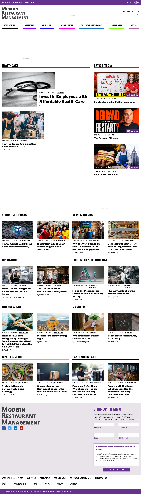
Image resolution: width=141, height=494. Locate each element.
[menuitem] (4, 2)
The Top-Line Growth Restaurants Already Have (52, 290)
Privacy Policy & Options (126, 419)
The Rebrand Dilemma (106, 138)
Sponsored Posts (25, 241)
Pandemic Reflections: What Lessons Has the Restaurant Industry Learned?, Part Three (84, 390)
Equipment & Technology (93, 286)
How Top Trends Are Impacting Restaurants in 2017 (19, 145)
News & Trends (94, 241)
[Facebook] (127, 2)
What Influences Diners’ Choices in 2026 (85, 337)
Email (96, 438)
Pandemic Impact (95, 383)
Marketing (93, 332)
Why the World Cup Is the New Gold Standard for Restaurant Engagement (86, 246)
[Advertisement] (70, 44)
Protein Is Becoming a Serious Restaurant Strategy (14, 389)
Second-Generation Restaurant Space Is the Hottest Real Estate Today (52, 389)
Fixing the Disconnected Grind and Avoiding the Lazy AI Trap (87, 294)
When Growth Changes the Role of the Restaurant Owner (17, 291)
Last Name (122, 428)
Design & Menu (23, 383)
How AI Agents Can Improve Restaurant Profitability (17, 245)
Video (114, 99)
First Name (97, 428)
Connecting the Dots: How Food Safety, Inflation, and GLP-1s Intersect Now (122, 246)
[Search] (137, 15)
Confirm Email (123, 438)
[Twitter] (131, 2)
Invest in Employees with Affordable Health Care (63, 99)
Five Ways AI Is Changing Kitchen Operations (121, 292)
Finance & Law (23, 332)
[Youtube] (137, 2)
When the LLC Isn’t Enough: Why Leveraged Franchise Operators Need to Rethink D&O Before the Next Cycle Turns (17, 341)
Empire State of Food (106, 174)
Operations (60, 92)
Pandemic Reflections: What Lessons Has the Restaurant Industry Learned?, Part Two (120, 390)
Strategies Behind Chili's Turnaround (114, 102)
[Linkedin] (134, 2)
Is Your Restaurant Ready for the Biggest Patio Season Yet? (51, 246)
